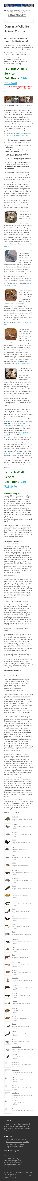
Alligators (15, 993)
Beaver (14, 886)
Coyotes (14, 901)
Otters (14, 1024)
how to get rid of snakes (12, 453)
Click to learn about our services (16, 1139)
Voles (13, 947)
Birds (13, 909)
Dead (13, 932)
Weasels (14, 1085)
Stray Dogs (15, 1093)
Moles (14, 863)
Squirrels (14, 824)
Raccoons (15, 817)
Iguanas (14, 1001)
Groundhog (15, 870)
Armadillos (15, 878)
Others (14, 1108)
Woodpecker (16, 1062)
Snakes (14, 924)
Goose (14, 1039)
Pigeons (14, 1031)
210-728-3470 (17, 15)
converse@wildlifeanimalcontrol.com (18, 10)
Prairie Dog (15, 978)
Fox (13, 893)
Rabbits (14, 1077)
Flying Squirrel (16, 962)
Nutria (14, 1016)
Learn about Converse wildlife (15, 1144)
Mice (13, 855)
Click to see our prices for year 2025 (17, 1142)
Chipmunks (15, 939)
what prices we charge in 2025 (18, 135)
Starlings (14, 1054)
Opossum (15, 832)
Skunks (14, 840)
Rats (13, 847)
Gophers (14, 970)
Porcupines (15, 1070)
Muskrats (15, 1008)
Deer (13, 955)
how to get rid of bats (23, 363)
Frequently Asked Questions (14, 1147)
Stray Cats (15, 1100)
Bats (13, 916)
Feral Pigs (15, 985)
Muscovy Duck (16, 1047)
